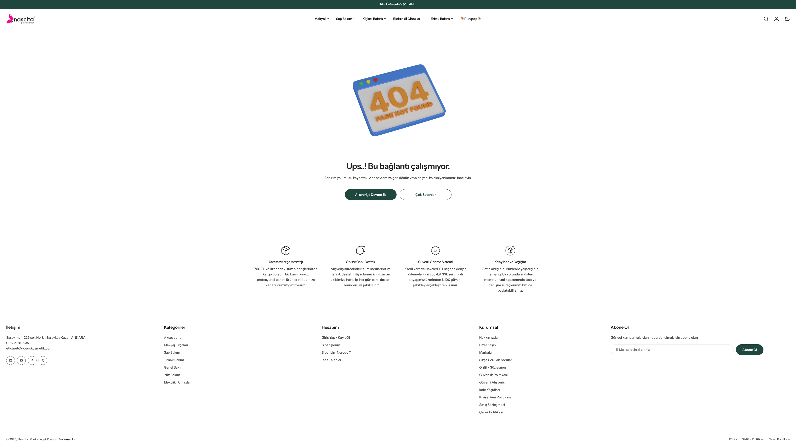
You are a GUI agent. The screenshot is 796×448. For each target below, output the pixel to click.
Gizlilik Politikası (753, 439)
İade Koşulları (489, 390)
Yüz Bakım (172, 375)
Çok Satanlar (425, 194)
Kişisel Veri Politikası (495, 397)
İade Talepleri (332, 360)
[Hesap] (776, 18)
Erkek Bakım (440, 19)
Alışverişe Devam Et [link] (370, 194)
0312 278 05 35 (17, 343)
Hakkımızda (488, 337)
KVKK (733, 439)
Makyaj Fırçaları (176, 345)
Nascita (23, 439)
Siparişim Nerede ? (336, 352)
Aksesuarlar (173, 337)
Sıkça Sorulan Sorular (495, 360)
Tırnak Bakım (174, 360)
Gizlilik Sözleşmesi (493, 367)
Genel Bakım (173, 367)
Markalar (486, 352)
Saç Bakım (344, 19)
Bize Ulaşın (487, 345)
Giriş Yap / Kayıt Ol (336, 337)
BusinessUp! (66, 439)
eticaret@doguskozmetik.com (29, 348)
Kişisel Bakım (373, 19)
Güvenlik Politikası (493, 375)
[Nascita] (20, 18)
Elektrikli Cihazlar (406, 19)
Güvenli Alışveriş (492, 382)
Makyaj (320, 19)
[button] (353, 4)
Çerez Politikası (491, 412)
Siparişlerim (331, 345)
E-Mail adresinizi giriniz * (634, 350)
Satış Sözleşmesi (492, 405)
